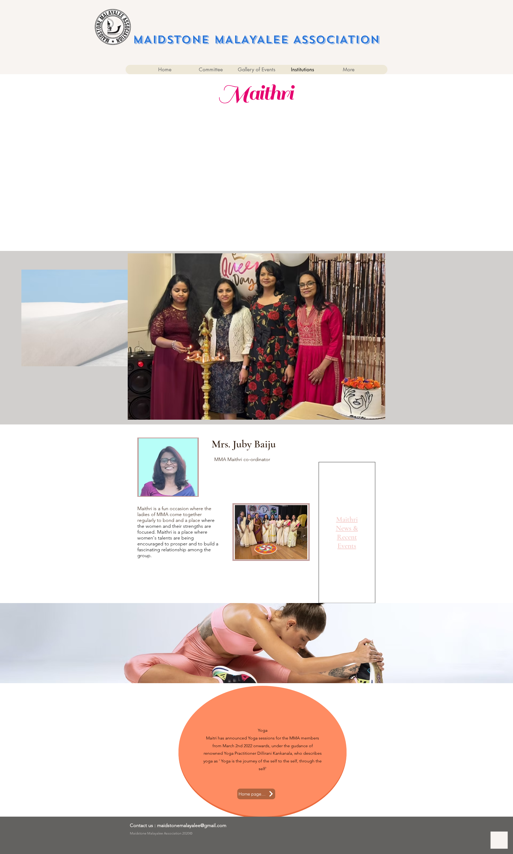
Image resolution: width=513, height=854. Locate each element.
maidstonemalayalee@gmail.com (191, 825)
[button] (256, 336)
